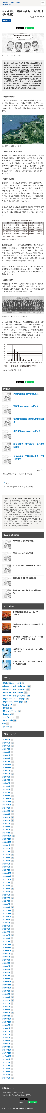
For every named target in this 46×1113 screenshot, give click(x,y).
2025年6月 (6, 780)
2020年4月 (6, 969)
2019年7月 (6, 997)
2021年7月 (6, 923)
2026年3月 (6, 755)
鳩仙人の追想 (7, 720)
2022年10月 (7, 879)
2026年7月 (6, 743)
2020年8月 (6, 957)
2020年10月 (7, 951)
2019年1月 (6, 1016)
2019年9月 (6, 991)
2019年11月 (7, 985)
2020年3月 (6, 972)
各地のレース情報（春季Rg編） (14, 686)
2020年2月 (6, 975)
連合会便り (6, 20)
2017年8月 (6, 1062)
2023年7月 (6, 851)
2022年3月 (6, 901)
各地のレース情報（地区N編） (14, 689)
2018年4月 (6, 1037)
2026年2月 (6, 758)
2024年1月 (6, 833)
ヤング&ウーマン (9, 717)
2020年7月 (6, 960)
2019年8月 (6, 994)
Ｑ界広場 (5, 708)
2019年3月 (6, 1010)
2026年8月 (6, 740)
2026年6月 (6, 746)
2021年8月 (6, 920)
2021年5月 (6, 929)
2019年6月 (6, 1000)
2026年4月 (6, 752)
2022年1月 (6, 907)
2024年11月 (7, 802)
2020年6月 (6, 963)
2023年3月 (6, 864)
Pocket (21, 1102)
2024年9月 (6, 808)
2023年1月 (6, 870)
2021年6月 (6, 926)
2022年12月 (7, 873)
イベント (5, 727)
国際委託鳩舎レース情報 (11, 683)
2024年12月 (7, 799)
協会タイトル (7, 705)
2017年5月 (6, 1072)
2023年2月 (6, 867)
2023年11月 (7, 839)
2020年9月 (6, 954)
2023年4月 (6, 861)
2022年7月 (6, 889)
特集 (4, 723)
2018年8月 (6, 1028)
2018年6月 (6, 1031)
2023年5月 (6, 858)
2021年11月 (7, 913)
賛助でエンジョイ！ (10, 711)
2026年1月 (6, 761)
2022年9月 (6, 882)
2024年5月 (6, 820)
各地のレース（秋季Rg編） (13, 702)
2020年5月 (6, 966)
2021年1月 (6, 941)
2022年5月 (6, 895)
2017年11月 (7, 1053)
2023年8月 (6, 848)
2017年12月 (7, 1050)
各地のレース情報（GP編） (13, 692)
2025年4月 (6, 786)
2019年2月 (6, 1013)
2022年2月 (6, 904)
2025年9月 (6, 771)
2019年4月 (6, 1006)
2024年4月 (6, 823)
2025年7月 (6, 777)
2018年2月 (6, 1044)
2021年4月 (6, 932)
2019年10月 (7, 988)
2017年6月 (6, 1068)
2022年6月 (6, 892)
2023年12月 (7, 836)
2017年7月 (6, 1065)
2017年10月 (7, 1056)
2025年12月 (7, 764)
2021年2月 (6, 938)
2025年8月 (6, 774)
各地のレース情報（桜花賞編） (14, 696)
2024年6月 (6, 817)
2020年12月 (7, 944)
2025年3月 (6, 789)
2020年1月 (6, 979)
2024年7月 (6, 814)
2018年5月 (6, 1034)
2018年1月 (6, 1047)
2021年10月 (7, 916)
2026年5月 (6, 749)
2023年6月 (6, 854)
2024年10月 (7, 805)
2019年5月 (6, 1003)
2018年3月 (6, 1041)
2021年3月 (6, 935)
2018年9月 (6, 1025)
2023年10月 (7, 842)
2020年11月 (7, 948)
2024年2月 (6, 830)
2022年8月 (6, 885)
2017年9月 (6, 1059)
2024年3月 (6, 827)
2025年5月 (6, 783)
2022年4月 (6, 898)
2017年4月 (6, 1075)
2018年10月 (7, 1022)
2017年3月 (6, 1078)
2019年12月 (7, 982)
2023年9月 (6, 845)
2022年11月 (7, 876)
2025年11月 (7, 768)
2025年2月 (6, 792)
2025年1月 (6, 796)
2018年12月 (7, 1019)
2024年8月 (6, 811)
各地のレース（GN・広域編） (14, 699)
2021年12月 (7, 910)
